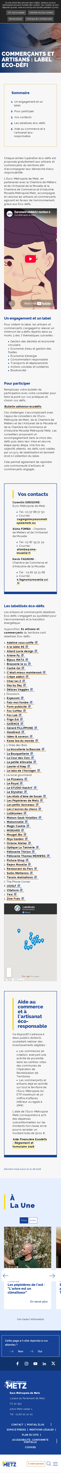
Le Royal (13, 783)
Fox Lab (12, 715)
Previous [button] (5, 1275)
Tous (24, 1220)
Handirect (13, 732)
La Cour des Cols (18, 757)
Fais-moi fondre (18, 702)
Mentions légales (41, 1429)
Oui (40, 1351)
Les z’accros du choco (22, 809)
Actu (33, 1220)
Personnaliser (15, 19)
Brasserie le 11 (17, 664)
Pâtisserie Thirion (19, 851)
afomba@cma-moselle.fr (27, 551)
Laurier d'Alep (16, 766)
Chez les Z (14, 681)
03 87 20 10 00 (24, 1414)
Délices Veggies (18, 689)
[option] (28, 1268)
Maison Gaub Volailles (22, 817)
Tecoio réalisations (20, 877)
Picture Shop (16, 860)
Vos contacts (23, 117)
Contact (17, 1424)
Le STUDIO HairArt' (20, 787)
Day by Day (14, 685)
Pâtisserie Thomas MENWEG (26, 856)
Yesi (10, 894)
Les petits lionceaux (21, 804)
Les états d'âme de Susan (24, 796)
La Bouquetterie (18, 753)
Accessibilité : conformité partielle (30, 1441)
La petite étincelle (19, 762)
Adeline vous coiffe (20, 642)
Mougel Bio (14, 834)
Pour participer (24, 111)
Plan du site (30, 1435)
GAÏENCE (13, 723)
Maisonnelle (15, 821)
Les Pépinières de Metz (23, 800)
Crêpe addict (16, 676)
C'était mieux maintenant (24, 672)
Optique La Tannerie (21, 847)
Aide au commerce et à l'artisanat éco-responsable (29, 132)
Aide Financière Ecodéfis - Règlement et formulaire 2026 (30, 1143)
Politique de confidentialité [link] (39, 19)
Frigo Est (13, 719)
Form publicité (17, 706)
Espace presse (16, 1429)
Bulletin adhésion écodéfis (22, 406)
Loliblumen (14, 813)
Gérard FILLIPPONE (20, 728)
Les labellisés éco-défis (29, 123)
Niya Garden (15, 839)
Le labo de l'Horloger (21, 770)
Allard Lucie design (20, 651)
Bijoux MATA (15, 659)
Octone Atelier (17, 843)
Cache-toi (13, 668)
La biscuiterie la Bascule (24, 749)
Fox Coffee (14, 710)
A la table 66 (15, 646)
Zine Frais (13, 898)
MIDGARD (13, 830)
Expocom (13, 698)
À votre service (36, 1463)
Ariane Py (13, 655)
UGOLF (11, 885)
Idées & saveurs (18, 736)
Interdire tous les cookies (41, 12)
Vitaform (13, 890)
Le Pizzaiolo (15, 779)
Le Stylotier (15, 792)
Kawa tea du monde (20, 740)
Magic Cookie (16, 826)
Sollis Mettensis (18, 873)
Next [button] (52, 1275)
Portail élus (35, 1424)
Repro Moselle (17, 864)
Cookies (30, 1447)
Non (20, 1351)
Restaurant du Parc (20, 868)
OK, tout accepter (16, 12)
